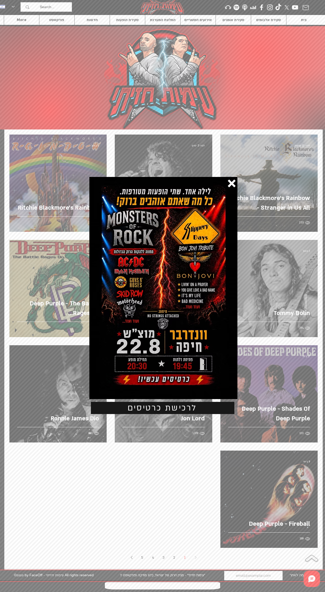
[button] (232, 183)
